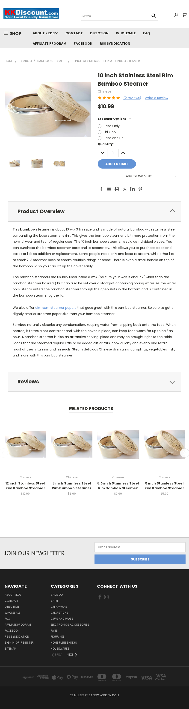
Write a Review (156, 98)
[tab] (94, 211)
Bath (54, 601)
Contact (74, 33)
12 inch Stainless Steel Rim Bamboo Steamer (25, 485)
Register (27, 643)
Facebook (83, 43)
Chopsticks (59, 613)
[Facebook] (101, 189)
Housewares (60, 649)
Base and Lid (114, 138)
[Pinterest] (140, 189)
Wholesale (126, 33)
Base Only (112, 126)
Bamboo (57, 595)
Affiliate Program (49, 43)
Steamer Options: (114, 119)
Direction (99, 33)
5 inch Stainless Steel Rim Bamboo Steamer (164, 485)
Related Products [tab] (91, 409)
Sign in (10, 643)
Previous (182, 694)
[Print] (117, 189)
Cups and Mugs (62, 619)
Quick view (25, 439)
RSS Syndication (115, 43)
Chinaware (59, 607)
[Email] (109, 189)
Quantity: (106, 144)
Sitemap (10, 649)
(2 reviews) (132, 98)
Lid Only (110, 132)
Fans (54, 631)
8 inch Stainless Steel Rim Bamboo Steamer (72, 485)
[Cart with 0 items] (184, 15)
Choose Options (72, 448)
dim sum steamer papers (55, 307)
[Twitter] (124, 189)
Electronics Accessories (70, 625)
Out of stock (25, 448)
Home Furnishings (64, 643)
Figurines (58, 637)
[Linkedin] (132, 189)
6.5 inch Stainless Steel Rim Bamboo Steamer (118, 485)
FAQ (146, 33)
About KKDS (44, 33)
